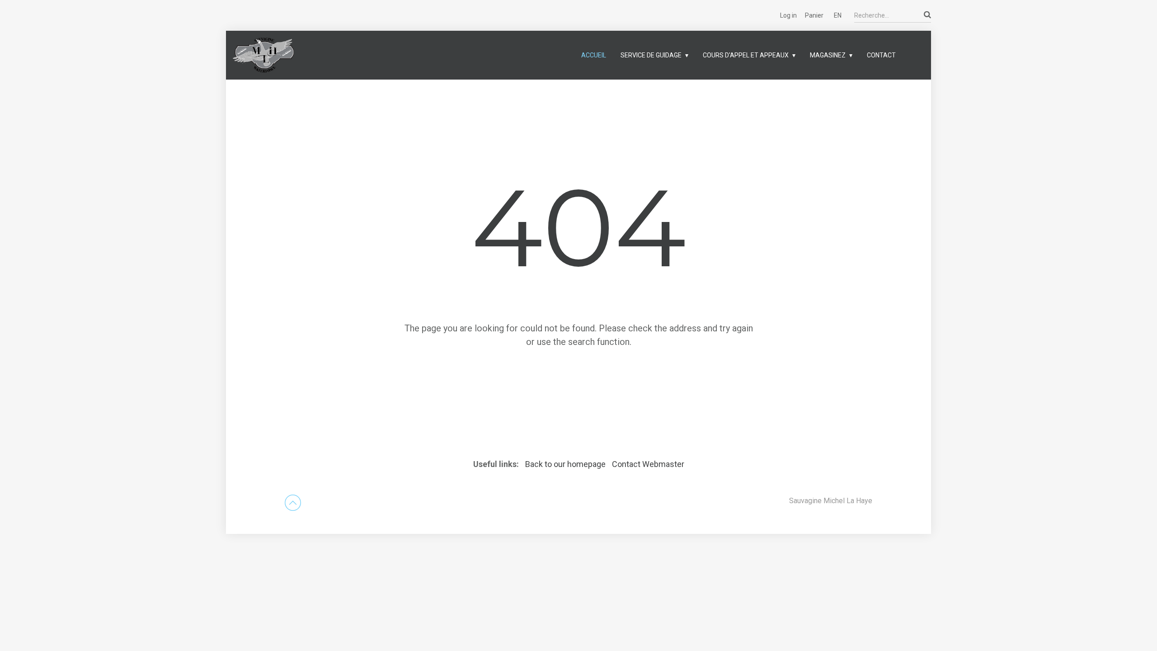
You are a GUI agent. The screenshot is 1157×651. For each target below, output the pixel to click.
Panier (814, 15)
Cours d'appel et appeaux (746, 55)
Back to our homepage (566, 464)
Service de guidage (651, 55)
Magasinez (828, 55)
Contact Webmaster (648, 464)
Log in (788, 15)
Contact (881, 55)
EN (838, 15)
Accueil (593, 55)
